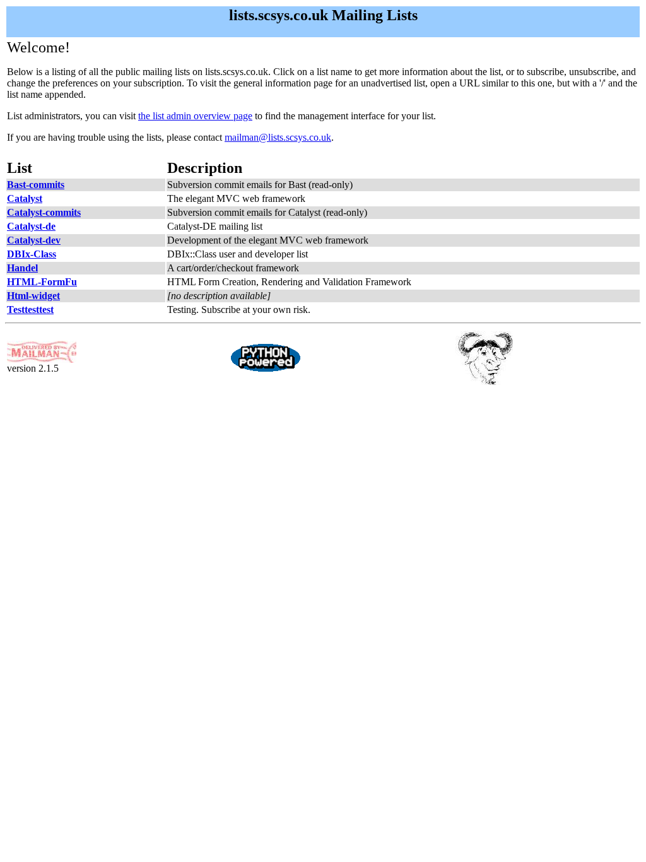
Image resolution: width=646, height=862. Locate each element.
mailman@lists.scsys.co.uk (278, 137)
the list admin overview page (195, 115)
